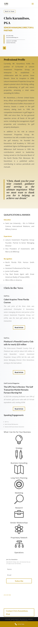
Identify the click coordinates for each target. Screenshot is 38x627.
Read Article (19, 327)
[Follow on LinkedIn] (4, 48)
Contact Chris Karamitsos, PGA (17, 612)
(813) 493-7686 (7, 595)
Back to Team (9, 11)
